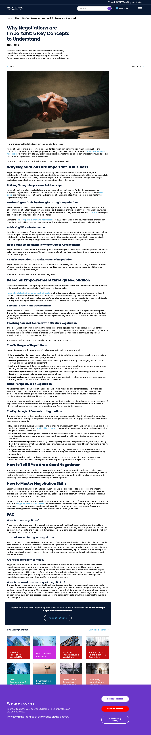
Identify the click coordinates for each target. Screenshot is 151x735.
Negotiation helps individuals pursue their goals (28, 293)
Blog (17, 18)
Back (11, 66)
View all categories (97, 630)
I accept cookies (115, 699)
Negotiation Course (58, 618)
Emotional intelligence (45, 428)
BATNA (94, 212)
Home (9, 18)
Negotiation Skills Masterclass (30, 504)
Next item (137, 66)
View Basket (123, 8)
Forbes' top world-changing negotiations (35, 220)
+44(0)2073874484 (120, 2)
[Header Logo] (15, 8)
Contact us (137, 2)
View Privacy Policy (115, 719)
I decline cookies (115, 709)
